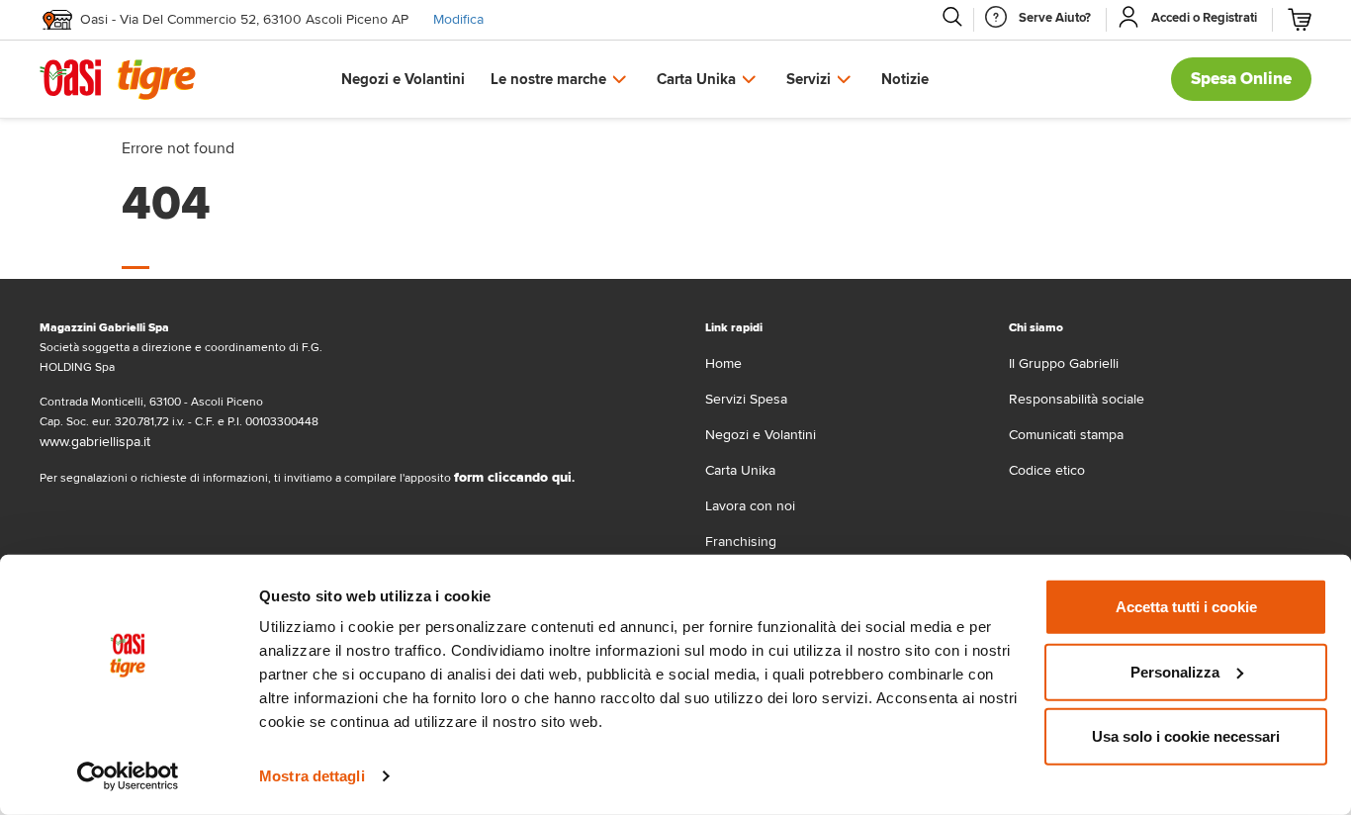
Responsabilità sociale (1076, 399)
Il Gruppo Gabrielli (1064, 363)
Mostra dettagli (312, 776)
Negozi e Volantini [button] (403, 79)
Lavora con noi (750, 506)
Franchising (740, 541)
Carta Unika (740, 470)
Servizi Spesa (746, 399)
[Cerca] (951, 17)
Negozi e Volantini (760, 434)
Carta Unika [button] (696, 79)
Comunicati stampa (1066, 434)
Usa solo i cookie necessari (1186, 736)
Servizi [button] (808, 79)
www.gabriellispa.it (95, 441)
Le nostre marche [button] (548, 79)
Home (723, 363)
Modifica (458, 19)
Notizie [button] (905, 79)
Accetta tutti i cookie (1186, 606)
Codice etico (1047, 470)
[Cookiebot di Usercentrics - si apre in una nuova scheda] (128, 776)
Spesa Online (1241, 78)
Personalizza (1174, 671)
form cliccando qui (513, 477)
